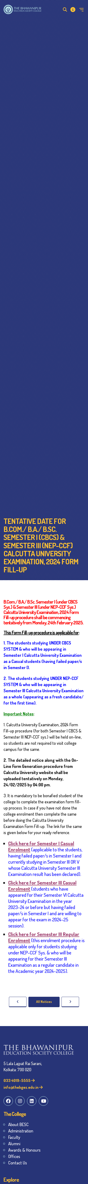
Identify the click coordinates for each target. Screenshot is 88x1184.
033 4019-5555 (17, 1080)
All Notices (44, 1002)
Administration (20, 1130)
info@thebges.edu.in (21, 1087)
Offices (14, 1156)
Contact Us (17, 1162)
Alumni (14, 1143)
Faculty (14, 1137)
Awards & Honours (24, 1150)
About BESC (18, 1124)
